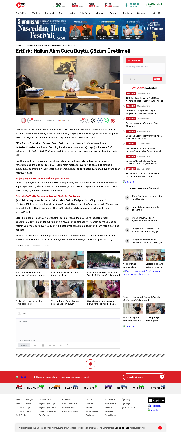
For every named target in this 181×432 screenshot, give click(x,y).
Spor (61, 13)
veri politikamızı (122, 427)
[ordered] (50, 345)
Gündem (36, 13)
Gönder (24, 345)
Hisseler (107, 387)
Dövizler (89, 403)
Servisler (141, 13)
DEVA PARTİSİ (23, 245)
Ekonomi (49, 13)
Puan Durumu (90, 387)
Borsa (19, 387)
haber (47, 245)
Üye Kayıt (126, 403)
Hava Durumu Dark (24, 403)
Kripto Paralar (157, 387)
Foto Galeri (85, 13)
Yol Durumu (138, 387)
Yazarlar (113, 13)
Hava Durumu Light (24, 399)
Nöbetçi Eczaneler (47, 411)
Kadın (72, 13)
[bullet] (54, 345)
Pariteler (122, 387)
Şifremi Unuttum (129, 407)
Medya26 (19, 45)
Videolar (100, 13)
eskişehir (36, 245)
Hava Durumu (71, 387)
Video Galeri (110, 403)
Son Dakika (21, 13)
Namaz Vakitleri (35, 387)
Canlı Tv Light (22, 415)
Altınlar (89, 399)
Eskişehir (29, 45)
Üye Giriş (126, 399)
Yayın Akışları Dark (47, 407)
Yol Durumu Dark (23, 411)
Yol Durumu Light (23, 407)
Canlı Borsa (67, 399)
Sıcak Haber (110, 415)
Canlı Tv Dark (45, 399)
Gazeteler (127, 13)
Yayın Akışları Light (47, 403)
